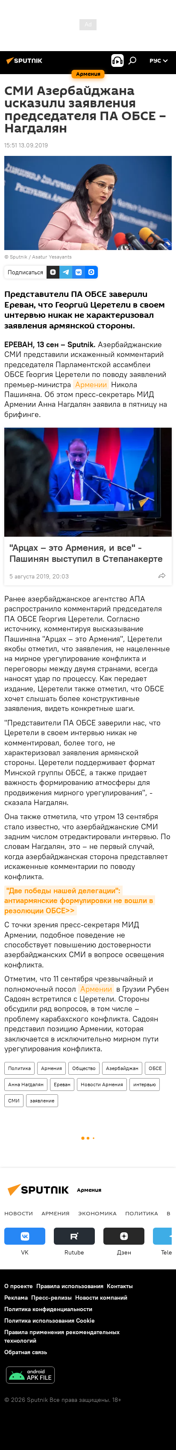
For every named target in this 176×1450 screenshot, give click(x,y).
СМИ (14, 1100)
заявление (42, 1100)
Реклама (16, 1297)
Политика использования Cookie (49, 1320)
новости (18, 1213)
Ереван (62, 1084)
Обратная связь (25, 1352)
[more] (161, 575)
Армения (51, 1068)
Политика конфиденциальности (48, 1309)
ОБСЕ (155, 1068)
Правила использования (69, 1286)
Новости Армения (102, 1084)
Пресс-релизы (51, 1297)
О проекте (18, 1286)
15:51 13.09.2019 (26, 145)
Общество (84, 1068)
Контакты (120, 1286)
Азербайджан (122, 1068)
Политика (19, 1068)
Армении (91, 384)
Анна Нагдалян (26, 1084)
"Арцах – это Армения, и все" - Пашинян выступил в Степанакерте (86, 553)
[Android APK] (30, 1376)
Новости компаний (101, 1297)
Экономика (97, 1213)
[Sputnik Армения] (25, 64)
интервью (144, 1084)
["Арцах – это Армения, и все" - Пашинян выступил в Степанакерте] (88, 482)
